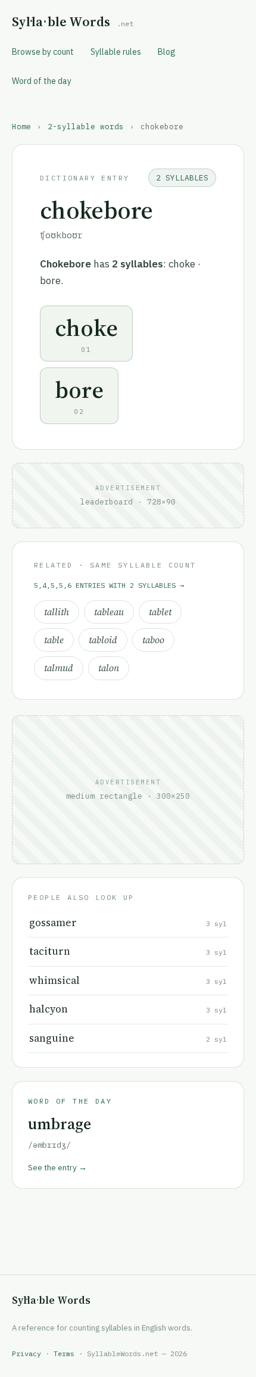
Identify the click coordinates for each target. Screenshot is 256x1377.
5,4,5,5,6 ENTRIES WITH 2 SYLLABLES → (109, 585)
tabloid (103, 640)
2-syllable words (86, 126)
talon (108, 668)
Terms (64, 1353)
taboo (153, 640)
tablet (160, 612)
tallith (56, 612)
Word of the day (41, 81)
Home (21, 126)
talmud (58, 668)
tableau (109, 612)
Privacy (26, 1353)
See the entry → (57, 1167)
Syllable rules (115, 51)
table (54, 640)
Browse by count (43, 51)
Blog (167, 51)
